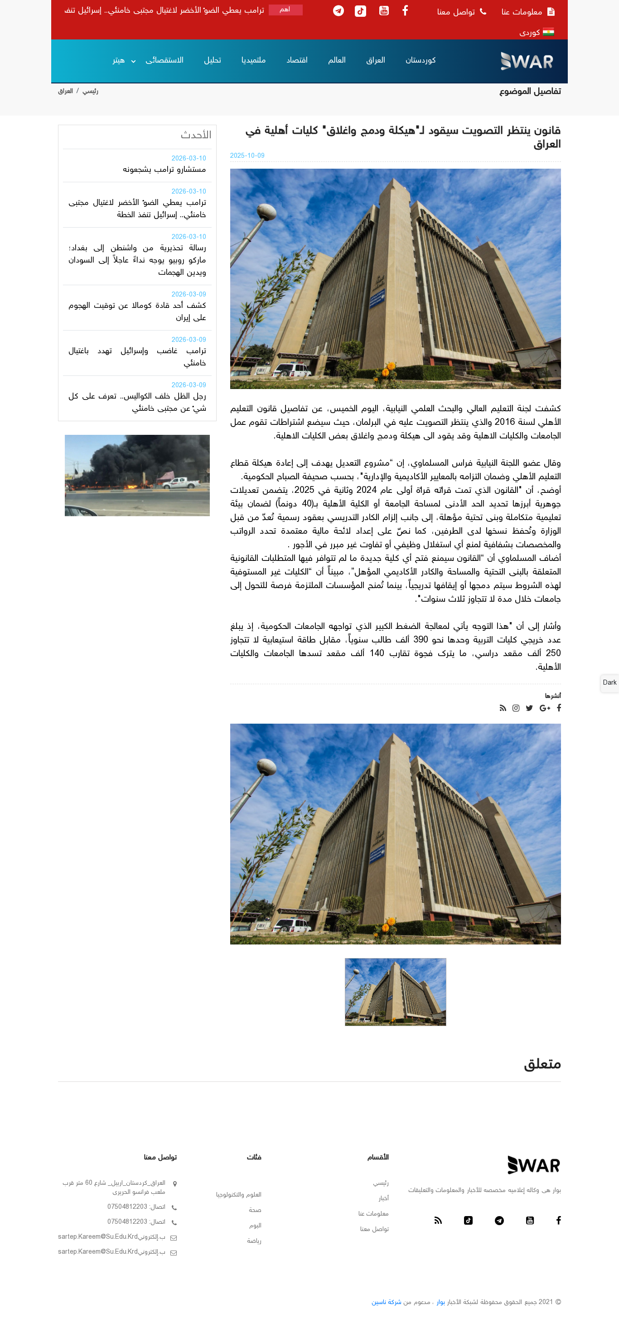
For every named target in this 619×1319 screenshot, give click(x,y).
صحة (255, 1210)
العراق (375, 61)
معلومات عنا (523, 13)
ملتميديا (254, 61)
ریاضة (254, 1241)
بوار (440, 1302)
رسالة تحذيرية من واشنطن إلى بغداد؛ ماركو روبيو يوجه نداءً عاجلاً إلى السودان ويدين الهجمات (137, 261)
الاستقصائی (164, 61)
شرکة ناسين (386, 1302)
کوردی (531, 33)
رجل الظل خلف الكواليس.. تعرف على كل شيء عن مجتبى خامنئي (137, 403)
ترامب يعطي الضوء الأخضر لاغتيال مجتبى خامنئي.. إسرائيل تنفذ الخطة (137, 209)
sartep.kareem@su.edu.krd (98, 1237)
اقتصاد (297, 61)
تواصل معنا (457, 13)
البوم (255, 1226)
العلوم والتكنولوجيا (238, 1195)
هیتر (118, 61)
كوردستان (421, 61)
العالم (337, 61)
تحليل (212, 61)
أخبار (383, 1198)
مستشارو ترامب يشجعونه (164, 170)
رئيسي (90, 91)
